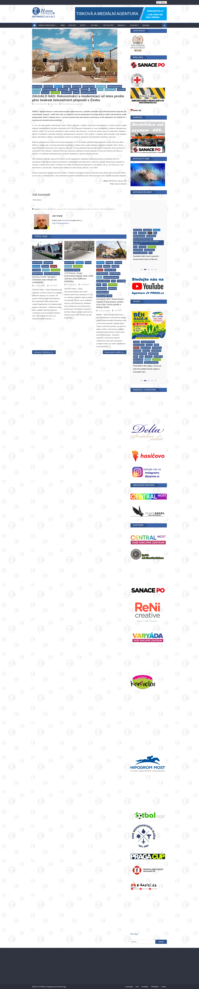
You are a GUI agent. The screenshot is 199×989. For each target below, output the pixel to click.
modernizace (71, 209)
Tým (137, 987)
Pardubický (74, 89)
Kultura (94, 25)
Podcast (72, 25)
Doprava (58, 86)
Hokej (163, 987)
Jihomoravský (88, 86)
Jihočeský (77, 86)
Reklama (146, 25)
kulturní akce (110, 270)
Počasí (88, 262)
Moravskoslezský (49, 89)
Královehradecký (114, 86)
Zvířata (151, 349)
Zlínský (76, 92)
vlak (104, 284)
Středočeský (110, 89)
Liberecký (36, 89)
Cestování (48, 86)
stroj (113, 281)
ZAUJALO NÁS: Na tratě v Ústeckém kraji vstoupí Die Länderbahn (44, 279)
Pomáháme (115, 273)
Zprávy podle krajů (47, 25)
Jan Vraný (54, 104)
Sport (82, 25)
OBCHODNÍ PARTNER (144, 485)
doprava (43, 209)
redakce (121, 25)
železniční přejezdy (107, 209)
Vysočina (45, 92)
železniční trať (102, 292)
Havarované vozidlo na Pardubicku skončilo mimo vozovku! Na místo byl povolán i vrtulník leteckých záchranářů (115, 352)
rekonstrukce (82, 209)
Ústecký (36, 92)
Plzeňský (84, 89)
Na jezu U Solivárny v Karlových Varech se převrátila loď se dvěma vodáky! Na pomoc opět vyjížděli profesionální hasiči (45, 352)
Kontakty (134, 25)
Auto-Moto (37, 86)
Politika (93, 89)
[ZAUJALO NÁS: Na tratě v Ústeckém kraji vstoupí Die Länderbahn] (47, 250)
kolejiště (115, 266)
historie (107, 266)
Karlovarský (101, 86)
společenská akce (111, 277)
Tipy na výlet (108, 25)
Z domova (55, 92)
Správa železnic (94, 209)
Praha (100, 89)
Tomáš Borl (85, 284)
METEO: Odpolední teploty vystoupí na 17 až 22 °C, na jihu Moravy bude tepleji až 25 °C (147, 260)
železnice (112, 288)
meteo (144, 236)
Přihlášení (155, 987)
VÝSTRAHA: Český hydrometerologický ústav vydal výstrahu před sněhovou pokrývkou (78, 277)
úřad (99, 284)
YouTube (136, 346)
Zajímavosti (66, 92)
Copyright (129, 987)
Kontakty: (145, 987)
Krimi (63, 25)
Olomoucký (63, 89)
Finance (67, 86)
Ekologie (109, 262)
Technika (121, 89)
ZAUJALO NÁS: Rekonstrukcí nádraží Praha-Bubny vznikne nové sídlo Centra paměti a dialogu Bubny (110, 303)
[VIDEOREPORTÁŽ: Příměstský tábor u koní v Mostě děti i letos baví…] (148, 323)
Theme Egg (61, 987)
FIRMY (99, 266)
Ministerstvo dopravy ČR (57, 209)
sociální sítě (137, 340)
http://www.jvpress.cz (60, 223)
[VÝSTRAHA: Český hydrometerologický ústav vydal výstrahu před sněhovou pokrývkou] (79, 250)
